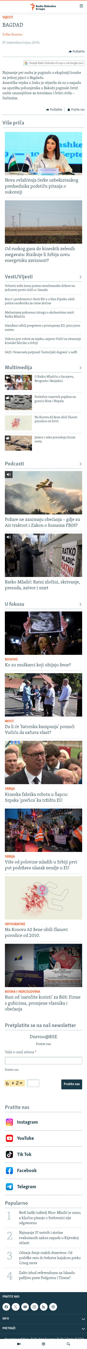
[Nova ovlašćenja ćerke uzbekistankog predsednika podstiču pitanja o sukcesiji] (43, 153)
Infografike (15, 924)
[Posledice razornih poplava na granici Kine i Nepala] (18, 402)
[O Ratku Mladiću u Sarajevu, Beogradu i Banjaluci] (18, 382)
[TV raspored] (53, 1307)
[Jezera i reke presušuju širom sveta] (18, 443)
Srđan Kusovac (12, 34)
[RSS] (44, 1307)
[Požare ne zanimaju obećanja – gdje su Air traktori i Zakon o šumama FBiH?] (43, 492)
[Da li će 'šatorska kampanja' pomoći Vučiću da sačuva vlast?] (43, 695)
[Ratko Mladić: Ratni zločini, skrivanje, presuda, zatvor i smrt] (43, 555)
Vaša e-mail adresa (20, 1052)
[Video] (19, 1344)
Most (9, 721)
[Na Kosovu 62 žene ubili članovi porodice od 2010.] (18, 423)
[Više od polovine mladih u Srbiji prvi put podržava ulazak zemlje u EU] (43, 830)
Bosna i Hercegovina (22, 992)
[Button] (77, 51)
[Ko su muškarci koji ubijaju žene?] (43, 633)
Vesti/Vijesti (19, 277)
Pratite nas (72, 1084)
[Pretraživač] (68, 1344)
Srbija (10, 789)
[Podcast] (43, 1344)
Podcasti (14, 464)
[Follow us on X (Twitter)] (15, 1307)
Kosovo (11, 659)
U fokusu (14, 604)
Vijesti (7, 17)
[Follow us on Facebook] (6, 1307)
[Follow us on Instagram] (34, 1307)
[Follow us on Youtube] (25, 1307)
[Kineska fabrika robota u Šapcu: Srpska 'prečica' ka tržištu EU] (43, 762)
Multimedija (18, 368)
